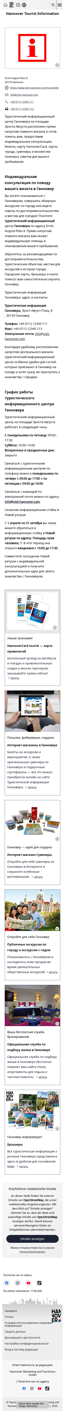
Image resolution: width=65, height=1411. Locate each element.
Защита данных (15, 1331)
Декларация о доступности (22, 1337)
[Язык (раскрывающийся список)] (24, 5)
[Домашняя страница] (5, 5)
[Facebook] (6, 1283)
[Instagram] (17, 1283)
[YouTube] (28, 1283)
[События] (18, 5)
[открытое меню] (59, 5)
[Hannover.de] (12, 4)
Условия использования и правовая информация (29, 1324)
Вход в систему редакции (21, 1349)
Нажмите (11, 1310)
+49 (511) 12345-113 (22, 109)
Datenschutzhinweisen (32, 1251)
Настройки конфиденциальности (27, 1343)
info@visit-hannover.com (24, 95)
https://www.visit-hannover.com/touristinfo (34, 88)
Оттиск (9, 1316)
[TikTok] (39, 1283)
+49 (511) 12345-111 (22, 102)
